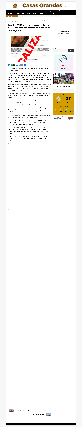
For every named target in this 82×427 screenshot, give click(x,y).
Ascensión (58, 11)
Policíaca (29, 34)
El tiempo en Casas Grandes (64, 113)
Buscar (54, 48)
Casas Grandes (11, 11)
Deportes (10, 13)
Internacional (26, 13)
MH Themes (30, 424)
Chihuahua (52, 13)
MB (46, 13)
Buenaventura (34, 11)
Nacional (17, 13)
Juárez (41, 13)
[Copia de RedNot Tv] (63, 83)
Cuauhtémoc (66, 11)
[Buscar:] (67, 16)
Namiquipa (50, 11)
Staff (19, 34)
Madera (43, 11)
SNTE (59, 13)
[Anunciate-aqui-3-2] (63, 119)
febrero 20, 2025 (13, 34)
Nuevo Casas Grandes (23, 11)
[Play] (62, 69)
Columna (34, 13)
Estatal (23, 34)
